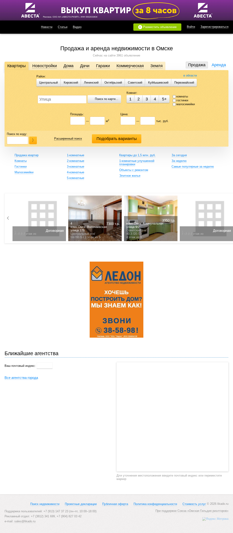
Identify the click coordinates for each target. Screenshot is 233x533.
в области (190, 75)
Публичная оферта (115, 504)
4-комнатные (75, 172)
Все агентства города (21, 378)
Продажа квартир (26, 155)
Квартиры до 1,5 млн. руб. (137, 155)
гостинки (182, 100)
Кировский (71, 82)
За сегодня (179, 155)
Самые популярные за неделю (193, 166)
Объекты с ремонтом (133, 170)
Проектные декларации (81, 504)
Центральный (48, 82)
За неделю (179, 161)
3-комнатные (75, 166)
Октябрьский (113, 82)
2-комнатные (75, 161)
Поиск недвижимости (44, 504)
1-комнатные (75, 155)
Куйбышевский (158, 82)
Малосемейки (24, 172)
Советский (135, 82)
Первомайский (184, 82)
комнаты (182, 96)
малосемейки (185, 104)
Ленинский (91, 82)
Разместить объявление (158, 27)
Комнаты (21, 161)
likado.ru (17, 27)
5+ (164, 99)
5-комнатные (75, 178)
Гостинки (21, 166)
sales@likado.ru (24, 521)
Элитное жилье (129, 175)
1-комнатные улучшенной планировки (136, 162)
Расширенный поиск (68, 138)
